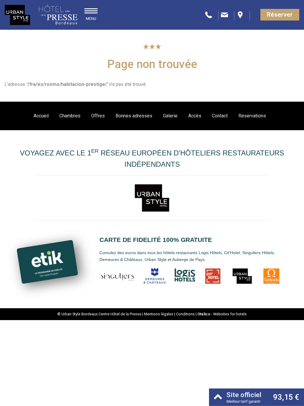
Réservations (252, 116)
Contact (220, 116)
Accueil (41, 116)
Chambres (69, 116)
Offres (98, 116)
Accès (194, 116)
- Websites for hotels (222, 314)
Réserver (280, 14)
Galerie (170, 116)
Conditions (185, 314)
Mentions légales (158, 314)
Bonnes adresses (133, 116)
